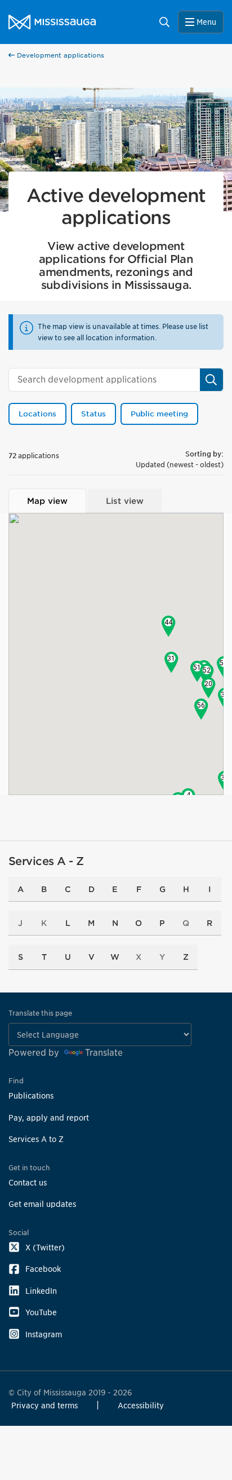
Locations (37, 414)
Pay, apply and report (48, 1117)
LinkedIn (41, 1290)
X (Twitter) (45, 1247)
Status (93, 414)
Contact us (27, 1182)
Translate (104, 1052)
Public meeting (159, 414)
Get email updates (42, 1204)
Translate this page (40, 1013)
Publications (30, 1095)
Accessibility (141, 1405)
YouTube (41, 1312)
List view (125, 501)
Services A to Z (36, 1139)
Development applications (59, 55)
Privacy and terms (44, 1405)
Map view (47, 501)
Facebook (43, 1268)
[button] (209, 688)
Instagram (43, 1334)
